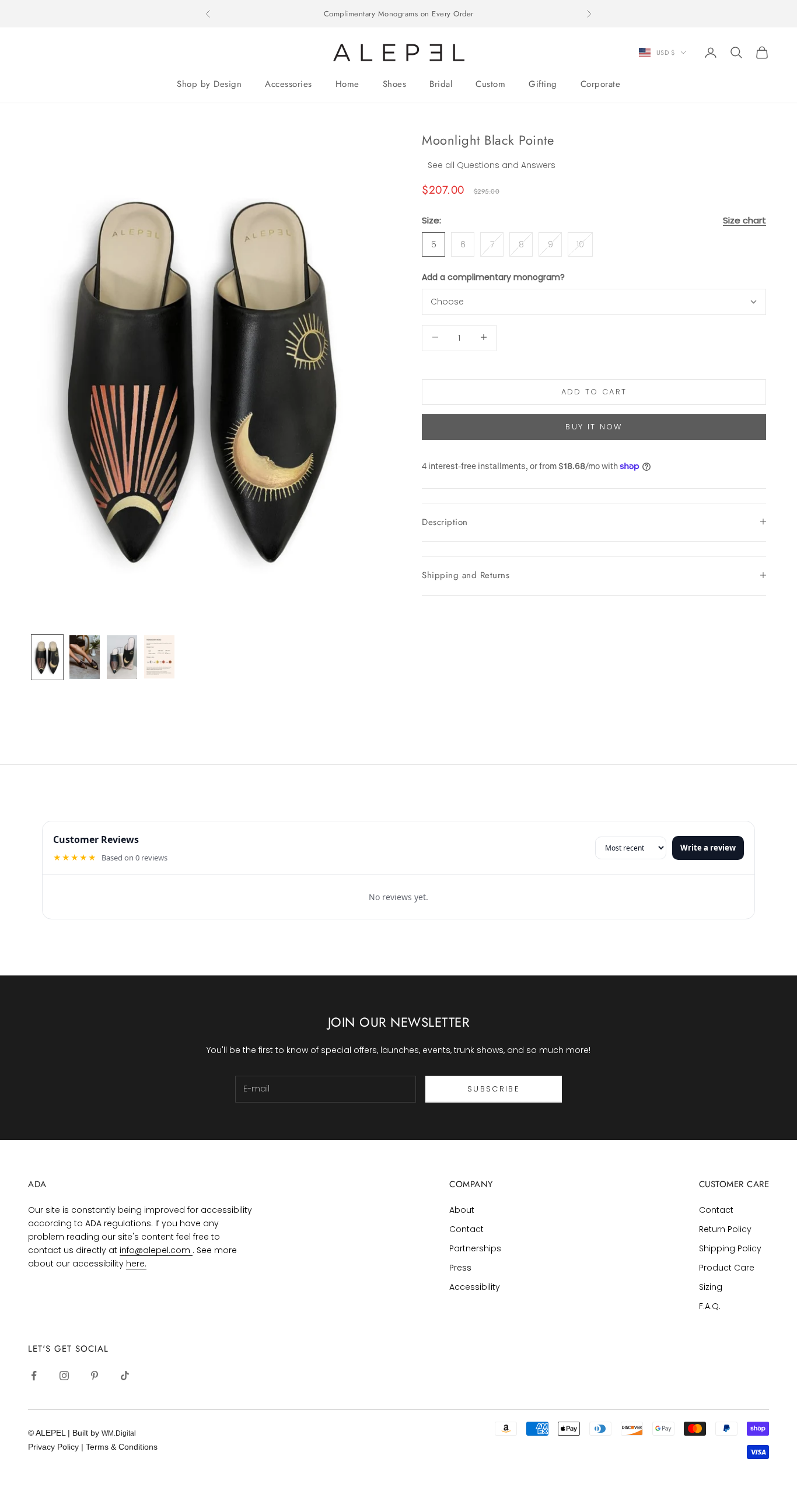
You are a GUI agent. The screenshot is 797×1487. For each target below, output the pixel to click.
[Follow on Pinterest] (94, 1375)
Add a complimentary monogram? (493, 276)
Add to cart (594, 391)
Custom (490, 84)
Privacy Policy (54, 1446)
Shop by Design (209, 84)
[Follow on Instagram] (64, 1375)
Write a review (708, 847)
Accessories (288, 84)
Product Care (726, 1267)
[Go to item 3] (122, 657)
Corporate (601, 84)
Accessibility (474, 1287)
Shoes (395, 84)
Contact (466, 1229)
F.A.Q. (710, 1306)
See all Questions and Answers (491, 164)
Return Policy (725, 1229)
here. (136, 1263)
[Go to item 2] (84, 657)
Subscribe (493, 1088)
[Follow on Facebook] (34, 1375)
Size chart (744, 220)
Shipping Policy (730, 1248)
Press (460, 1267)
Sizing (710, 1287)
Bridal (440, 84)
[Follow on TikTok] (125, 1375)
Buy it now (593, 426)
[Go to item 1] (47, 657)
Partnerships (475, 1248)
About (461, 1210)
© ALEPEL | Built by (65, 1432)
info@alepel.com (156, 1250)
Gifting (543, 84)
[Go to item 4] (159, 656)
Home (347, 84)
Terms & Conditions (122, 1446)
